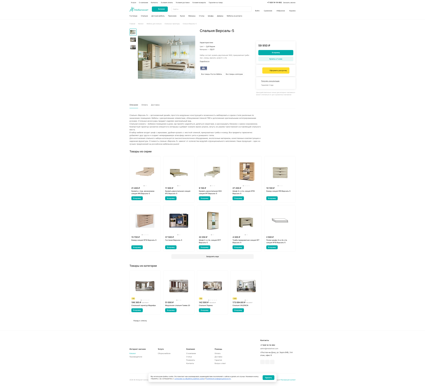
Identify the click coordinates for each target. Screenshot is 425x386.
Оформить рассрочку (278, 70)
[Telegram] (262, 362)
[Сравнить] (288, 35)
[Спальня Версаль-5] (166, 57)
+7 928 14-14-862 (274, 3)
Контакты (190, 363)
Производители (135, 357)
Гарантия (218, 360)
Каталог (132, 353)
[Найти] (249, 9)
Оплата (144, 105)
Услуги (161, 349)
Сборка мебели (164, 353)
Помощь (218, 349)
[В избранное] (283, 35)
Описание (133, 105)
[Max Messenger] (272, 362)
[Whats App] (267, 362)
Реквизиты (190, 360)
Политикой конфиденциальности (218, 379)
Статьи (189, 357)
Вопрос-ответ (220, 363)
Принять (268, 378)
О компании (191, 353)
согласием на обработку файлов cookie (189, 379)
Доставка (155, 105)
